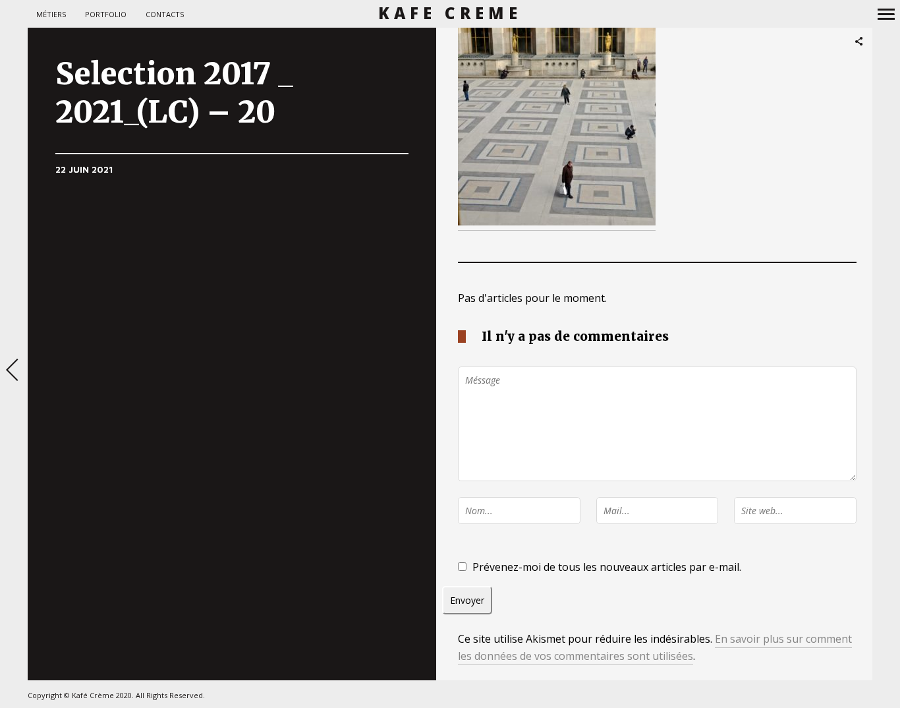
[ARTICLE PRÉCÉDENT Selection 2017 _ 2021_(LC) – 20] (14, 371)
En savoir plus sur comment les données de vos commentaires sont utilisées (655, 647)
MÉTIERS (51, 14)
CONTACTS (165, 14)
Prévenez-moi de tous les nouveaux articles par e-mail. (606, 567)
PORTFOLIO (106, 14)
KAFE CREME (450, 13)
